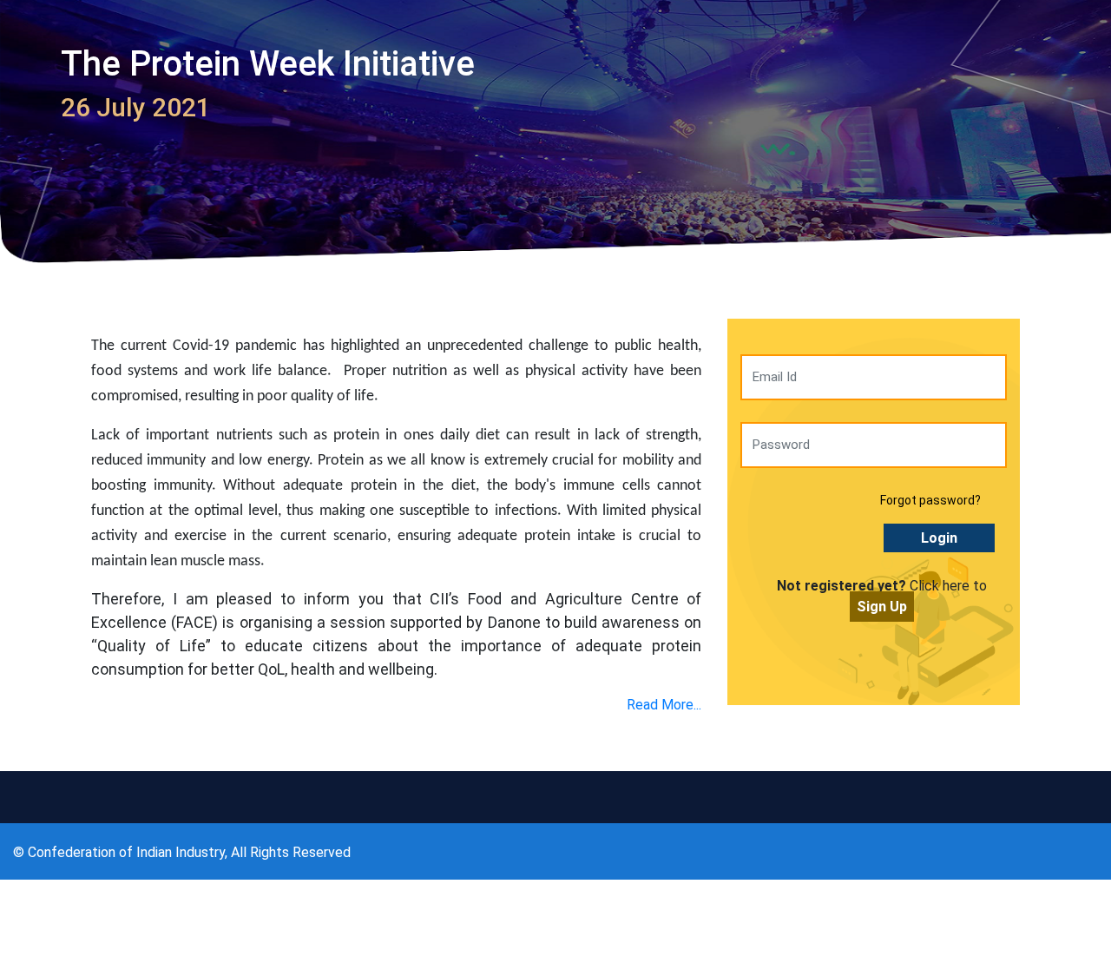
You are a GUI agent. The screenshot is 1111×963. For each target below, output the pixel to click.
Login (939, 538)
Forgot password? (930, 500)
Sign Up (882, 606)
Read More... (664, 704)
